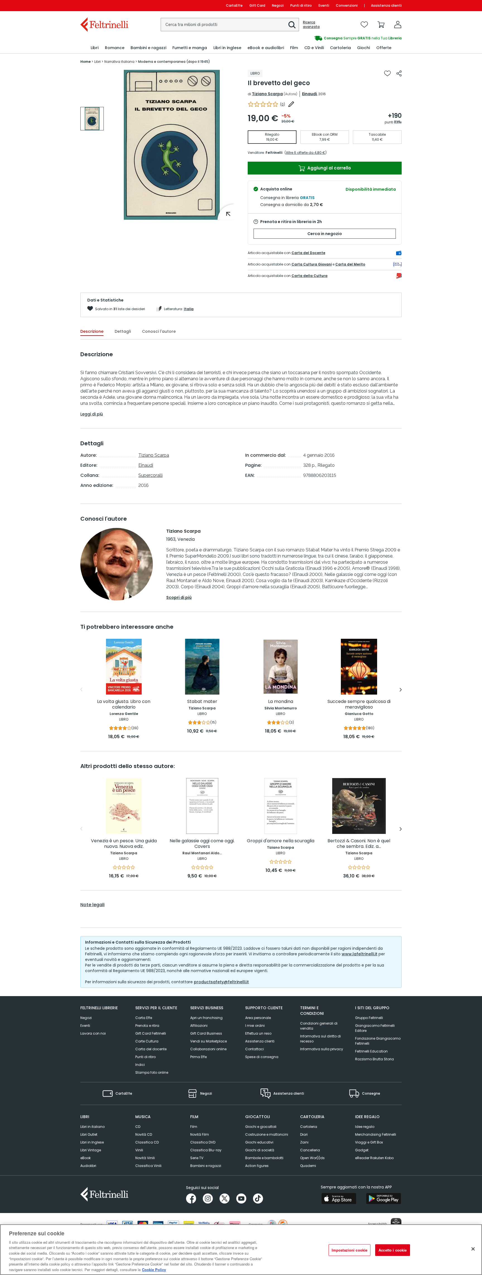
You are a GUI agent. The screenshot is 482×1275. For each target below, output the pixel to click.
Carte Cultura (146, 1041)
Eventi (324, 5)
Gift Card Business (206, 1033)
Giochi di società (259, 1150)
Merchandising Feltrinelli (375, 1134)
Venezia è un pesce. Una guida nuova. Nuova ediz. (124, 844)
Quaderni (308, 1165)
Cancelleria (310, 1150)
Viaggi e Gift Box (369, 1142)
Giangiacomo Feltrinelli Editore (375, 1028)
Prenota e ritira (147, 1025)
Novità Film (199, 1134)
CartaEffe (234, 5)
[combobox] (230, 24)
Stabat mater (202, 702)
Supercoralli (150, 475)
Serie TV (196, 1158)
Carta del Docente (308, 252)
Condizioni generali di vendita (319, 1026)
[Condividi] (399, 73)
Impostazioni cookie (349, 1250)
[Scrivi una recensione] (291, 104)
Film (193, 1126)
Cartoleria (308, 1126)
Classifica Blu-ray (205, 1150)
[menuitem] (94, 47)
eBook (85, 1158)
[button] (292, 25)
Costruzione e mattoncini (266, 1134)
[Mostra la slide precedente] (81, 689)
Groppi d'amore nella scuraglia (280, 841)
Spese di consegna (261, 1056)
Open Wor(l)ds (312, 1158)
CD (137, 1126)
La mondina (280, 702)
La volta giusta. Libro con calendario (123, 704)
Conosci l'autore (159, 331)
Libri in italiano (92, 1126)
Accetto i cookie (393, 1250)
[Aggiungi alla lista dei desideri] (387, 73)
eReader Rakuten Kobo (374, 1158)
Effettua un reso (258, 1033)
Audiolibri (88, 1165)
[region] (241, 1249)
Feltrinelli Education (371, 1051)
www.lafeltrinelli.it (359, 954)
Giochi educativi (259, 1142)
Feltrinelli (274, 152)
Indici (140, 1064)
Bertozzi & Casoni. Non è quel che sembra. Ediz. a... (358, 844)
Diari (304, 1134)
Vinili (139, 1150)
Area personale (258, 1017)
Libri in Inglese (92, 1142)
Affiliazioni (199, 1025)
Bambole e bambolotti (264, 1158)
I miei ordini (255, 1025)
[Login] (398, 25)
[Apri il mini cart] (381, 25)
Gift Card (257, 5)
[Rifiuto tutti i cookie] (473, 1249)
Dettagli (123, 331)
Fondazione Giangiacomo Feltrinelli (378, 1041)
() (282, 104)
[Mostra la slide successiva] (400, 689)
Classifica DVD (202, 1142)
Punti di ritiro (301, 5)
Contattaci (254, 1049)
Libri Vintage (90, 1150)
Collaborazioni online (208, 1049)
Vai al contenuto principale (104, 5)
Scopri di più (179, 597)
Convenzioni (347, 5)
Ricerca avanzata (311, 24)
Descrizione (91, 331)
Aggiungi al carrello (328, 168)
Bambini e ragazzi (205, 1165)
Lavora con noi (93, 1033)
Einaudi (309, 94)
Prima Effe (198, 1056)
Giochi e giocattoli (260, 1126)
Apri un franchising (206, 1017)
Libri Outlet (88, 1134)
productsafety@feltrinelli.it (221, 982)
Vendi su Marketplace (208, 1041)
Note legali (92, 905)
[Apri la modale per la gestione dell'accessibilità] (396, 1223)
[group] (92, 119)
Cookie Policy (154, 1269)
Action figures (257, 1165)
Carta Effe (143, 1017)
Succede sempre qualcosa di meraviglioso (359, 704)
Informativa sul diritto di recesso (320, 1039)
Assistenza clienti (386, 5)
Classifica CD (147, 1142)
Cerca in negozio (324, 233)
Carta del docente (151, 1049)
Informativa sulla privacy (321, 1049)
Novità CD (143, 1134)
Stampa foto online (151, 1072)
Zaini (304, 1142)
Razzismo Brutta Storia (374, 1059)
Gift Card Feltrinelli (150, 1033)
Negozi (278, 5)
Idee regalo (364, 1126)
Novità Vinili (145, 1158)
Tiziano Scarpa (267, 94)
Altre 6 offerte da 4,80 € (305, 152)
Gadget (361, 1150)
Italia (189, 309)
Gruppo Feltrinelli (369, 1017)
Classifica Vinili (148, 1165)
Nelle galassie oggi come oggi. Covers (202, 844)
